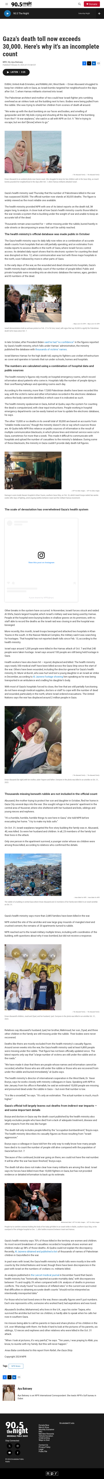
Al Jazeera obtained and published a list (36, 1251)
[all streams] (100, 13)
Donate (93, 4)
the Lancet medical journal (45, 1275)
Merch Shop (44, 1427)
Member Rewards (46, 1434)
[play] (7, 13)
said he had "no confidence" (59, 342)
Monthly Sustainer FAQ (46, 1431)
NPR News (16, 1366)
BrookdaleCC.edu (67, 1423)
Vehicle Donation (46, 1436)
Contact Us (43, 1445)
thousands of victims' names (51, 349)
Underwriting (44, 1438)
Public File (43, 1451)
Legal (41, 1449)
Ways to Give (44, 1440)
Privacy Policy (44, 1447)
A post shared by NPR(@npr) (41, 598)
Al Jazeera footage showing (48, 676)
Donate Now (44, 1425)
